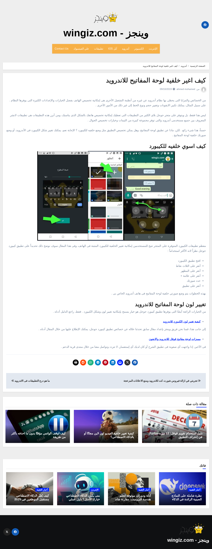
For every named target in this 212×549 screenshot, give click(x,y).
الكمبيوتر (139, 48)
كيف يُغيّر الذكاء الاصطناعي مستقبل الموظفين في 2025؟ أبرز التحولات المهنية (31, 499)
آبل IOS (112, 48)
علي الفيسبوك (81, 48)
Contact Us (62, 48)
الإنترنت (153, 48)
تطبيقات (98, 48)
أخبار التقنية (194, 489)
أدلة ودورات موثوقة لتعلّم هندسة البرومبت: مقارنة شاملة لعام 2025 (132, 499)
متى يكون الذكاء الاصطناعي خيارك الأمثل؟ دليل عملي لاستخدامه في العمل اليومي (83, 499)
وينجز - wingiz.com (106, 32)
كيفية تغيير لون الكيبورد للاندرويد (182, 321)
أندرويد (125, 48)
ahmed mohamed (186, 89)
